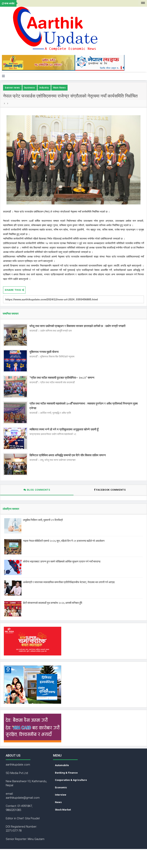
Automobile (62, 765)
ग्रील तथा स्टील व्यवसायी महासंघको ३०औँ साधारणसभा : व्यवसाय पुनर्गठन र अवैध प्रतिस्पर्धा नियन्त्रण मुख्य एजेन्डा (83, 406)
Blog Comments (38, 489)
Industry (44, 87)
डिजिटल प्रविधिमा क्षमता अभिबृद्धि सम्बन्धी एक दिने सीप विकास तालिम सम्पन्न (67, 455)
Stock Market (63, 809)
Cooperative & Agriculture (71, 780)
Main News (59, 87)
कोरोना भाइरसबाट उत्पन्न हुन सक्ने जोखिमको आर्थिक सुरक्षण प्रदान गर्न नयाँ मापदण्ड (61, 561)
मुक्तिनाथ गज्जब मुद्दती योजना (44, 352)
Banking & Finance (66, 772)
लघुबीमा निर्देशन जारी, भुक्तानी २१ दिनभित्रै (43, 519)
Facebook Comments (111, 489)
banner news (12, 87)
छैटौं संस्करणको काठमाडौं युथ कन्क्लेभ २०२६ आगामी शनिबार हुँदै (52, 602)
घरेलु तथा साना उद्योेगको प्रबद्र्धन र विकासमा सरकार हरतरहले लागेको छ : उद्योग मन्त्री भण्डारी (77, 326)
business (29, 87)
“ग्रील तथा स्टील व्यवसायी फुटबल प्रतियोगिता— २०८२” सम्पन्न (61, 377)
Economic (61, 787)
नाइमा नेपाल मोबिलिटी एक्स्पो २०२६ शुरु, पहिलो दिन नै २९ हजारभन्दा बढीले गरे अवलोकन (64, 540)
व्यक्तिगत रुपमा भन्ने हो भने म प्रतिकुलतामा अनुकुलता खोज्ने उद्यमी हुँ (63, 429)
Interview (60, 794)
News (58, 802)
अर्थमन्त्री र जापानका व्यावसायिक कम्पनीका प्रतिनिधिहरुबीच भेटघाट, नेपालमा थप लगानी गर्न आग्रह (69, 582)
